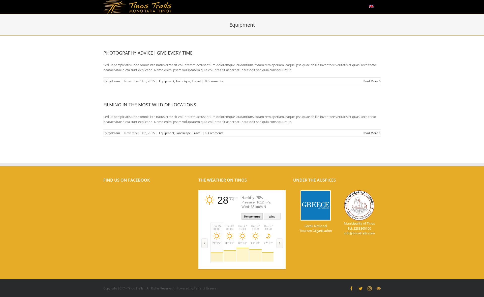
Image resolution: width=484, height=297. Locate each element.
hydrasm (114, 81)
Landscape (183, 133)
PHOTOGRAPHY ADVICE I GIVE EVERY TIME (148, 53)
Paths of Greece (205, 288)
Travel (196, 81)
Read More (370, 81)
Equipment (166, 81)
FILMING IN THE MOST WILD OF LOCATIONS (149, 105)
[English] (371, 5)
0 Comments (214, 81)
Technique (183, 81)
